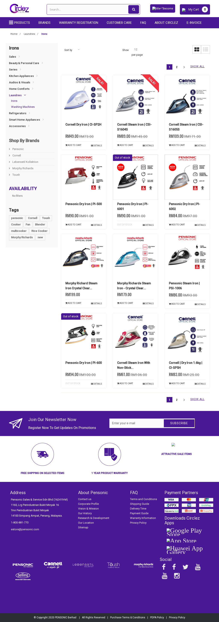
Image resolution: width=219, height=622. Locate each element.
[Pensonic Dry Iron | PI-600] (83, 335)
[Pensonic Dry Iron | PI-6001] (135, 176)
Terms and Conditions (143, 499)
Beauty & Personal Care (24, 63)
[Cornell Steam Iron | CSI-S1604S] (135, 97)
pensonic (17, 218)
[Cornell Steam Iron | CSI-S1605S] (187, 97)
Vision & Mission (88, 508)
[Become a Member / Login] (162, 8)
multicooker (19, 230)
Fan (28, 224)
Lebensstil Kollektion (25, 161)
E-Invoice (194, 23)
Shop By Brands (24, 140)
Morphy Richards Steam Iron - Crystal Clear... (134, 286)
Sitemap (83, 527)
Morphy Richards (22, 168)
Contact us (84, 499)
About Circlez (166, 23)
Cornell (16, 155)
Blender (40, 224)
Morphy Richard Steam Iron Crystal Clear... (81, 286)
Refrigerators (17, 113)
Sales (12, 56)
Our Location (86, 522)
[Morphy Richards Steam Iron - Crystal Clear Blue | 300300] (135, 256)
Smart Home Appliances (24, 119)
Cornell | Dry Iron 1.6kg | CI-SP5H (185, 365)
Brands (44, 23)
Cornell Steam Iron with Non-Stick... (133, 365)
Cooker (16, 224)
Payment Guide (139, 513)
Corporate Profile (88, 503)
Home (14, 34)
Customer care (119, 23)
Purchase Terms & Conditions (127, 617)
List (205, 49)
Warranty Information (143, 518)
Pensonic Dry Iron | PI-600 (83, 362)
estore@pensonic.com (25, 529)
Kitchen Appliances (21, 76)
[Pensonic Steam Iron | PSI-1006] (187, 256)
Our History (85, 513)
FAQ (143, 23)
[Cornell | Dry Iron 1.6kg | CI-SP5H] (187, 335)
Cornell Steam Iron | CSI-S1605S (186, 127)
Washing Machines (23, 106)
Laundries (15, 95)
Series (13, 69)
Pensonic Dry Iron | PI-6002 (184, 206)
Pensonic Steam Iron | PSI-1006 (184, 286)
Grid (196, 49)
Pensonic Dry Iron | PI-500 (83, 204)
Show (125, 50)
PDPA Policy (157, 617)
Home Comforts (19, 88)
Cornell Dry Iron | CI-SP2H (83, 124)
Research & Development (93, 518)
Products (22, 23)
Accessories (17, 126)
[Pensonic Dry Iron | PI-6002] (187, 176)
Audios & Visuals (19, 82)
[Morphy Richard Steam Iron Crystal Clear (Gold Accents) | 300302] (83, 256)
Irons (14, 100)
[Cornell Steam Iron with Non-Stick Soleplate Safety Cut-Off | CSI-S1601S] (135, 335)
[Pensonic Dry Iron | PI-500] (83, 176)
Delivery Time (138, 508)
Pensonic (18, 149)
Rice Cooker (39, 230)
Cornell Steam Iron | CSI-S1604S (134, 127)
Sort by (68, 50)
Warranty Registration (78, 23)
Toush (16, 174)
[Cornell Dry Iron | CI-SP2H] (83, 97)
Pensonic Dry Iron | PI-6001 (132, 206)
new (40, 237)
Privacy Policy (138, 522)
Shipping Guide (139, 503)
